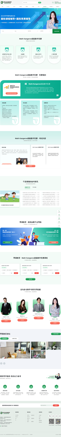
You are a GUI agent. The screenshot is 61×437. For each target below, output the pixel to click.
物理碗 (32, 421)
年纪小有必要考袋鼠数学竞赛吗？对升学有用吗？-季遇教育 (49, 197)
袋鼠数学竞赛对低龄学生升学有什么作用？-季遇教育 (30, 196)
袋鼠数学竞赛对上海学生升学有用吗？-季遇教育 (30, 192)
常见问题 (34, 187)
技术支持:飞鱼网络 (58, 434)
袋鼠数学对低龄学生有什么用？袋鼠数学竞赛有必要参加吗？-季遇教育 (30, 201)
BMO (28, 421)
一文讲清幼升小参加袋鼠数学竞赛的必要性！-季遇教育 (49, 196)
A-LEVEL (16, 415)
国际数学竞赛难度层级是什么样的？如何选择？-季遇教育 (49, 204)
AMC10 (28, 416)
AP (15, 418)
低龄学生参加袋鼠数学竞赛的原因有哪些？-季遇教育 (49, 194)
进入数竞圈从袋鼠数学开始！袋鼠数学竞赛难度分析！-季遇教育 (30, 197)
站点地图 (31, 434)
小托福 (40, 415)
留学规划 (40, 422)
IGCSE (16, 416)
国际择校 (40, 420)
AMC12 (28, 418)
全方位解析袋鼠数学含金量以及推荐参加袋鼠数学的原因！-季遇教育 (30, 199)
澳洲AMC (32, 415)
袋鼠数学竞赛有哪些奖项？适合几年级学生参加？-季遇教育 (49, 192)
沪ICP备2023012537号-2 (25, 434)
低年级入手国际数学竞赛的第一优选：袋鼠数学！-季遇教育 (49, 199)
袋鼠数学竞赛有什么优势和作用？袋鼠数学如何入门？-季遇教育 (30, 204)
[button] (1, 363)
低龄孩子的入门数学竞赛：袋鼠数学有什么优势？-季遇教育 (49, 201)
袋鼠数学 (32, 418)
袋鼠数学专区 (27, 187)
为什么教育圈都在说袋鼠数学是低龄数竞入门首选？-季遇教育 (30, 194)
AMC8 (28, 415)
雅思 (39, 418)
